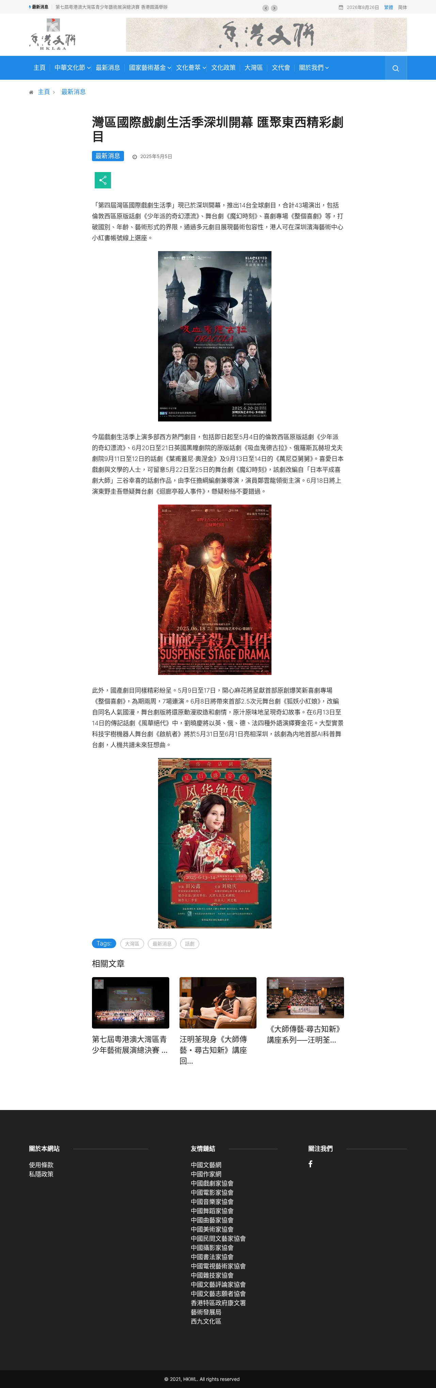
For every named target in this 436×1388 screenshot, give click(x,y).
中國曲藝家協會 (212, 1220)
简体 (402, 7)
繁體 (388, 7)
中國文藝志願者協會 (218, 1293)
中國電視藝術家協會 (218, 1266)
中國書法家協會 (212, 1257)
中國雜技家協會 (212, 1275)
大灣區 (254, 67)
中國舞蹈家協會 (212, 1211)
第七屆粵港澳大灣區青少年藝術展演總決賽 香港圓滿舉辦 (112, 7)
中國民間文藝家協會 (218, 1238)
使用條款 (41, 1165)
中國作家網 (206, 1174)
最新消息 (108, 67)
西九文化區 (206, 1321)
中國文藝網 (206, 1165)
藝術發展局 (206, 1312)
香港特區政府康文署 (218, 1303)
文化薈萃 (188, 67)
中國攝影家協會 (212, 1247)
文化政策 (223, 67)
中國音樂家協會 (212, 1201)
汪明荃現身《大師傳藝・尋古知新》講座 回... (213, 1050)
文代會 (281, 67)
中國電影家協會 (212, 1192)
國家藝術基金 (147, 67)
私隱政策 (41, 1174)
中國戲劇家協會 (212, 1183)
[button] (265, 8)
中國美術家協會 (212, 1229)
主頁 (39, 67)
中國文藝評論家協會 (218, 1284)
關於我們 (311, 67)
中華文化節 (69, 67)
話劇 (189, 943)
